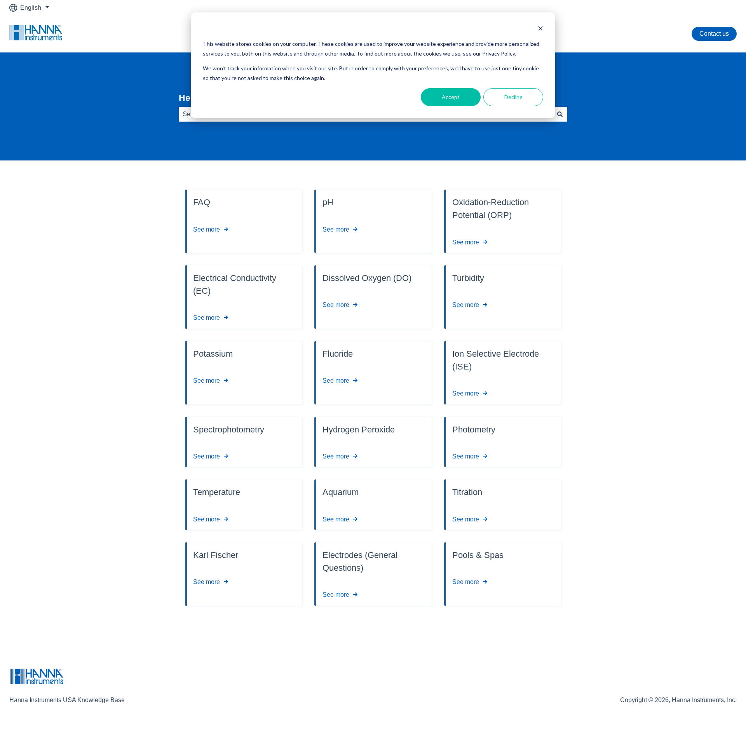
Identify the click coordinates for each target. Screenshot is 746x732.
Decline (513, 97)
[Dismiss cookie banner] (540, 29)
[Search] (560, 114)
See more (206, 229)
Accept (451, 97)
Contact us (714, 33)
